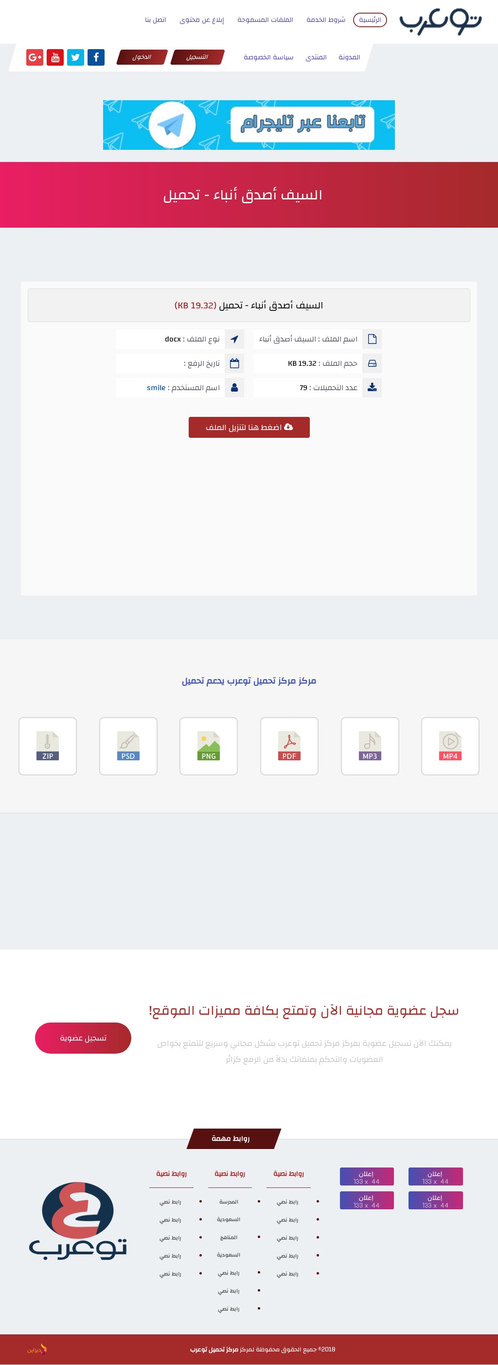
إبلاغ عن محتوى (201, 20)
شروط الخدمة (326, 20)
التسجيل (197, 57)
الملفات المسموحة (265, 20)
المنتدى (316, 57)
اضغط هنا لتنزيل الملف (245, 427)
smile (156, 387)
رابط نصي (287, 1202)
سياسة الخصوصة (269, 57)
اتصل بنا (155, 20)
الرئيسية (370, 20)
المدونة (349, 57)
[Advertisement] (249, 520)
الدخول (142, 57)
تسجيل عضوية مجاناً (83, 1042)
